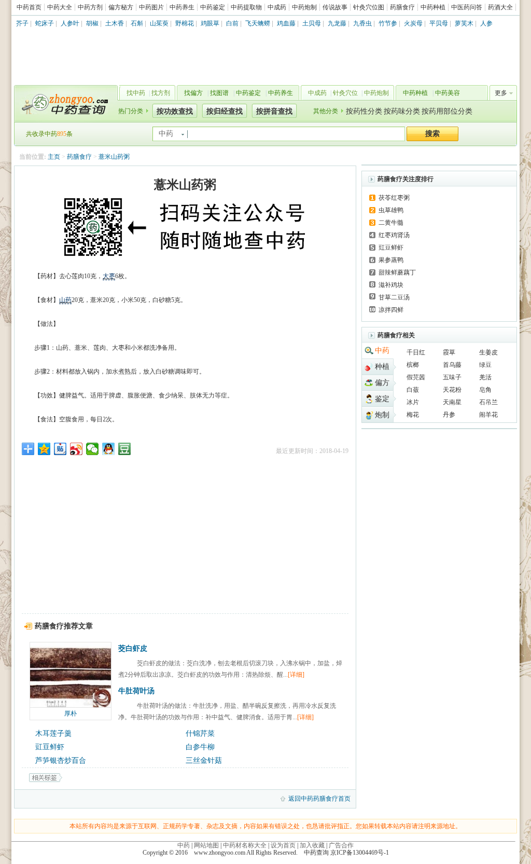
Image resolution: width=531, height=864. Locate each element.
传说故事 (335, 7)
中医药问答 (466, 7)
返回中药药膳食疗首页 (319, 798)
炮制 (382, 415)
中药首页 (29, 7)
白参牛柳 (200, 747)
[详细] (296, 674)
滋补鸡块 (391, 285)
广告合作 (341, 845)
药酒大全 (500, 7)
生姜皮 (488, 352)
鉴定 (382, 399)
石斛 (137, 23)
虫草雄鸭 (391, 210)
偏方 (382, 383)
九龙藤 (337, 23)
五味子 (452, 377)
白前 (232, 23)
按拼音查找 (274, 111)
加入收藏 (312, 845)
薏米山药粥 (114, 156)
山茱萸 (159, 23)
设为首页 (283, 845)
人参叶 (70, 23)
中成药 (277, 7)
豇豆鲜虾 (49, 747)
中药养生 (182, 7)
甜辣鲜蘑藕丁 (397, 272)
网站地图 (206, 845)
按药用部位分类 (447, 111)
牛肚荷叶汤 (136, 691)
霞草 (449, 352)
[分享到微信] (92, 449)
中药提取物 (246, 7)
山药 (65, 300)
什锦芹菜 (200, 733)
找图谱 (219, 93)
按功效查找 (175, 111)
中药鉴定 (212, 7)
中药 (382, 350)
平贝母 (438, 23)
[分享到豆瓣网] (124, 449)
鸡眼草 (210, 23)
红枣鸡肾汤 (394, 235)
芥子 (22, 23)
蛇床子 (44, 23)
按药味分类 (402, 111)
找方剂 (160, 93)
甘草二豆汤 (394, 297)
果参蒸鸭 (391, 260)
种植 (382, 367)
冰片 (413, 402)
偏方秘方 (120, 7)
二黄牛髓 (391, 222)
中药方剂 (90, 7)
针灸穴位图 (368, 7)
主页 (54, 156)
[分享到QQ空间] (44, 449)
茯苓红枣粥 (394, 197)
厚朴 (70, 713)
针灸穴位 (345, 93)
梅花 (413, 414)
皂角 (485, 389)
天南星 (452, 402)
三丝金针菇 (204, 760)
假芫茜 (416, 377)
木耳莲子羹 (53, 733)
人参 (486, 23)
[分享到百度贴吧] (60, 449)
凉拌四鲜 (391, 309)
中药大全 (59, 7)
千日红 (416, 352)
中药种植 (433, 7)
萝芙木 (464, 23)
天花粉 (452, 389)
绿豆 (485, 364)
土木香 (114, 23)
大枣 (109, 276)
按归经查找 (224, 111)
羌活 (485, 377)
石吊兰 (488, 402)
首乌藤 (452, 364)
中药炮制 (304, 7)
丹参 (449, 414)
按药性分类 (364, 111)
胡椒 (92, 23)
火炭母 (413, 23)
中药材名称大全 (245, 845)
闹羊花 (488, 414)
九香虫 (362, 23)
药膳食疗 (402, 7)
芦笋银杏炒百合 (60, 760)
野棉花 (184, 23)
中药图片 (151, 7)
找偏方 (193, 93)
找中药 (136, 93)
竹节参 (388, 23)
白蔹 (413, 389)
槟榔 (413, 364)
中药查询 (64, 103)
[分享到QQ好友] (108, 449)
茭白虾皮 (132, 648)
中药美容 (447, 93)
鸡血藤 (286, 23)
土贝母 (311, 23)
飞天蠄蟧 (257, 23)
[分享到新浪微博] (76, 449)
